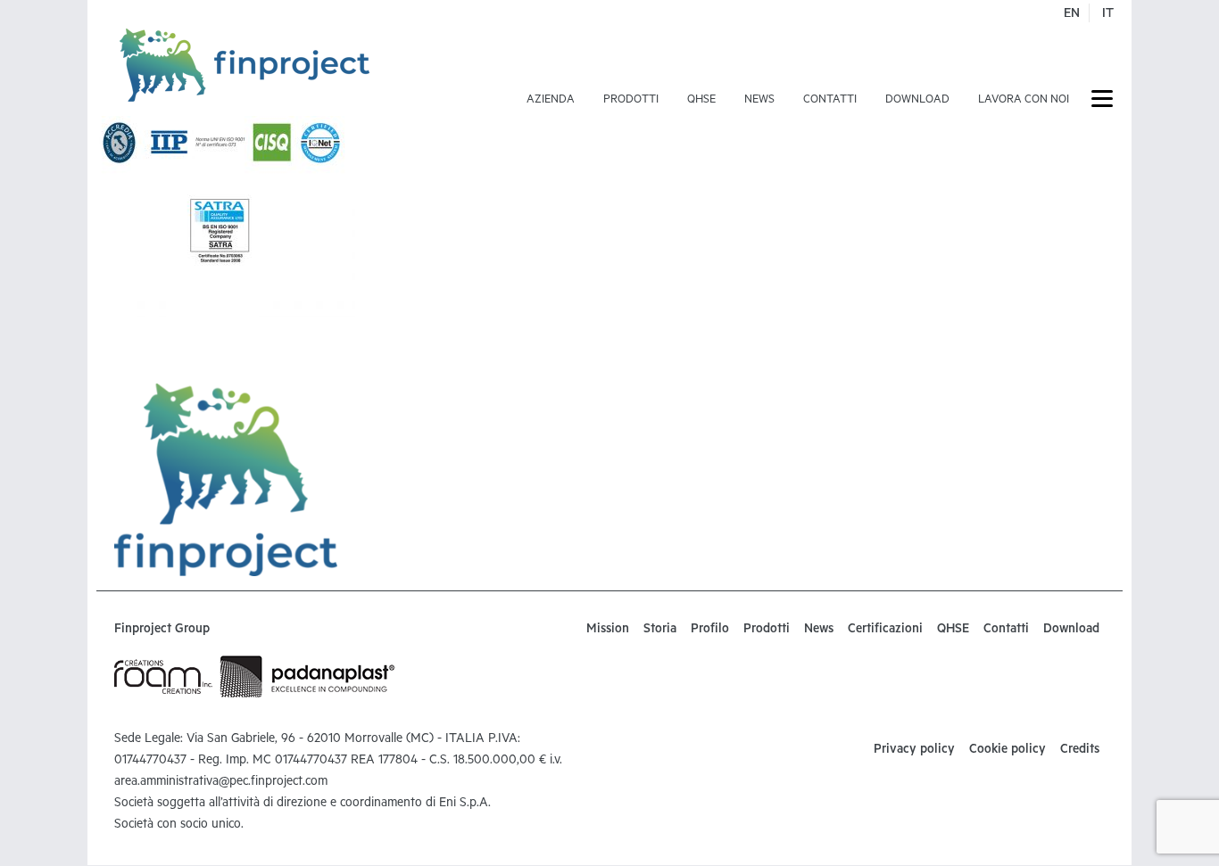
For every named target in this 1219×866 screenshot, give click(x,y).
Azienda (551, 101)
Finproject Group (162, 630)
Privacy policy (914, 751)
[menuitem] (550, 72)
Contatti (830, 101)
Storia (659, 630)
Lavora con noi (1023, 101)
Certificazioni (885, 630)
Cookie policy (1007, 751)
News (759, 101)
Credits (1079, 751)
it (1108, 15)
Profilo (710, 630)
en (1072, 15)
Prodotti (631, 101)
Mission (607, 630)
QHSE (701, 101)
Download (917, 101)
